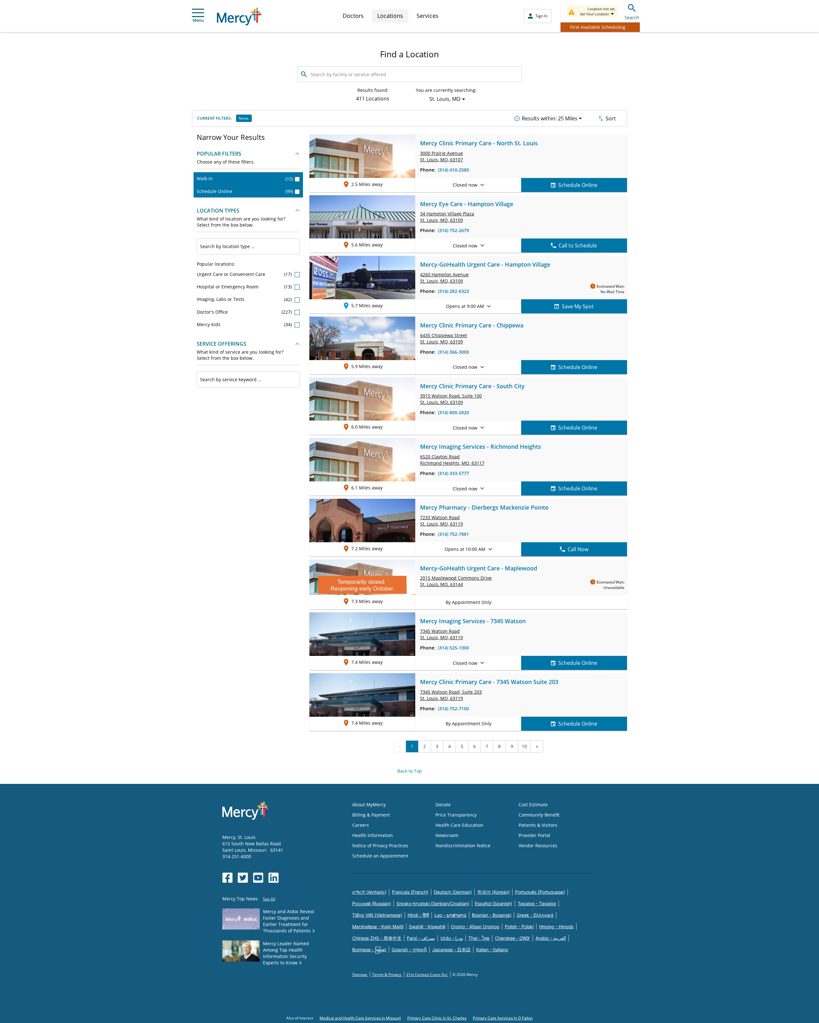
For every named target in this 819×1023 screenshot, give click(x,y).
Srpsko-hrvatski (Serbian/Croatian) (432, 903)
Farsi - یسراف (421, 938)
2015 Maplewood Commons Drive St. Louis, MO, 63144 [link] (456, 581)
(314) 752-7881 (453, 534)
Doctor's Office (245, 312)
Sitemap (360, 974)
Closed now (465, 185)
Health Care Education (459, 825)
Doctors (353, 16)
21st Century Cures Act (427, 974)
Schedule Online (245, 191)
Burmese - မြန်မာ (369, 949)
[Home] (239, 16)
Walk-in (245, 178)
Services (428, 16)
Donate (443, 804)
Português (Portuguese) (540, 892)
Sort (611, 118)
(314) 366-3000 (453, 352)
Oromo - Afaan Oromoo (475, 926)
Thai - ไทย (478, 938)
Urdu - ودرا (452, 938)
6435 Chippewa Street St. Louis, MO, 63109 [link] (443, 338)
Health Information (372, 835)
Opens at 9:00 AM (465, 306)
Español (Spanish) (493, 903)
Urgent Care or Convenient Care (245, 274)
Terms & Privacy (387, 974)
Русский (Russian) (371, 903)
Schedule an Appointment (380, 856)
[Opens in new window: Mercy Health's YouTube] (258, 878)
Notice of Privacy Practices (380, 845)
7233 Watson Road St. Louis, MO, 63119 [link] (441, 520)
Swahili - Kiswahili (427, 926)
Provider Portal (534, 835)
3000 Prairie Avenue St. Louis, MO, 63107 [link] (441, 156)
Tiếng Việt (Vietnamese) (377, 915)
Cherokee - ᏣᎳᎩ (512, 938)
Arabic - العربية (551, 938)
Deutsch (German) (453, 892)
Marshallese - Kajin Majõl (377, 926)
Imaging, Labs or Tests (245, 299)
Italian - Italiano (492, 949)
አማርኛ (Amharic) (369, 892)
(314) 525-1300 (453, 648)
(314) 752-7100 (453, 708)
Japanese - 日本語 (451, 949)
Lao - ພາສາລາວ (450, 915)
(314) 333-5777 (453, 473)
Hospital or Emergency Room (245, 287)
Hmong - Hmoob (556, 926)
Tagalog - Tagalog (537, 903)
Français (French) (410, 892)
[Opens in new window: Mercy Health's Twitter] (243, 878)
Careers (360, 825)
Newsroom (446, 835)
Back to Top (409, 771)
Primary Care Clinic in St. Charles (436, 1018)
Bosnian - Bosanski (491, 915)
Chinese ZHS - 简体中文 (377, 938)
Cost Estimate (533, 804)
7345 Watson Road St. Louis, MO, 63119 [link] (441, 634)
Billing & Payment (371, 815)
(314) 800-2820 (453, 412)
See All (269, 899)
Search (631, 17)
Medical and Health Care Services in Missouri (360, 1018)
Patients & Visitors (538, 825)
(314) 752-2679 (453, 230)
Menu (198, 20)
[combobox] (248, 246)
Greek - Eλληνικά (535, 915)
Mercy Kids (245, 324)
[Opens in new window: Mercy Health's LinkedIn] (273, 878)
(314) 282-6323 (453, 291)
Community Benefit (539, 815)
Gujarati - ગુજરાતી (409, 949)
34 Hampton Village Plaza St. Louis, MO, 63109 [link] (447, 217)
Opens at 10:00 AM (465, 549)
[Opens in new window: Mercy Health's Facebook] (227, 878)
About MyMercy (369, 804)
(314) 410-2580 (453, 170)
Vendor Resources (538, 845)
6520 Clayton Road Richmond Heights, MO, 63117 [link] (452, 460)
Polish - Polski (519, 926)
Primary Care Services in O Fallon (503, 1018)
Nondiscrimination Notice (462, 845)
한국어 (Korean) (493, 892)
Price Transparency (456, 815)
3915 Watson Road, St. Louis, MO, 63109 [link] (451, 399)
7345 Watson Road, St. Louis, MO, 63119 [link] (451, 695)
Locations (390, 16)
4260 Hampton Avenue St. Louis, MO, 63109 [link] (444, 277)
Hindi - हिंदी (418, 915)
